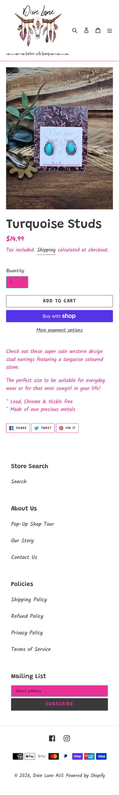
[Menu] (109, 31)
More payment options (59, 330)
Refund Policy (27, 616)
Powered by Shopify (85, 776)
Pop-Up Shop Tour (32, 524)
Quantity (15, 271)
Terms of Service (31, 649)
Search (19, 481)
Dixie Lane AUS (48, 776)
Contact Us (24, 557)
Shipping (46, 250)
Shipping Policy (29, 600)
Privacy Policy (27, 633)
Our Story (22, 541)
